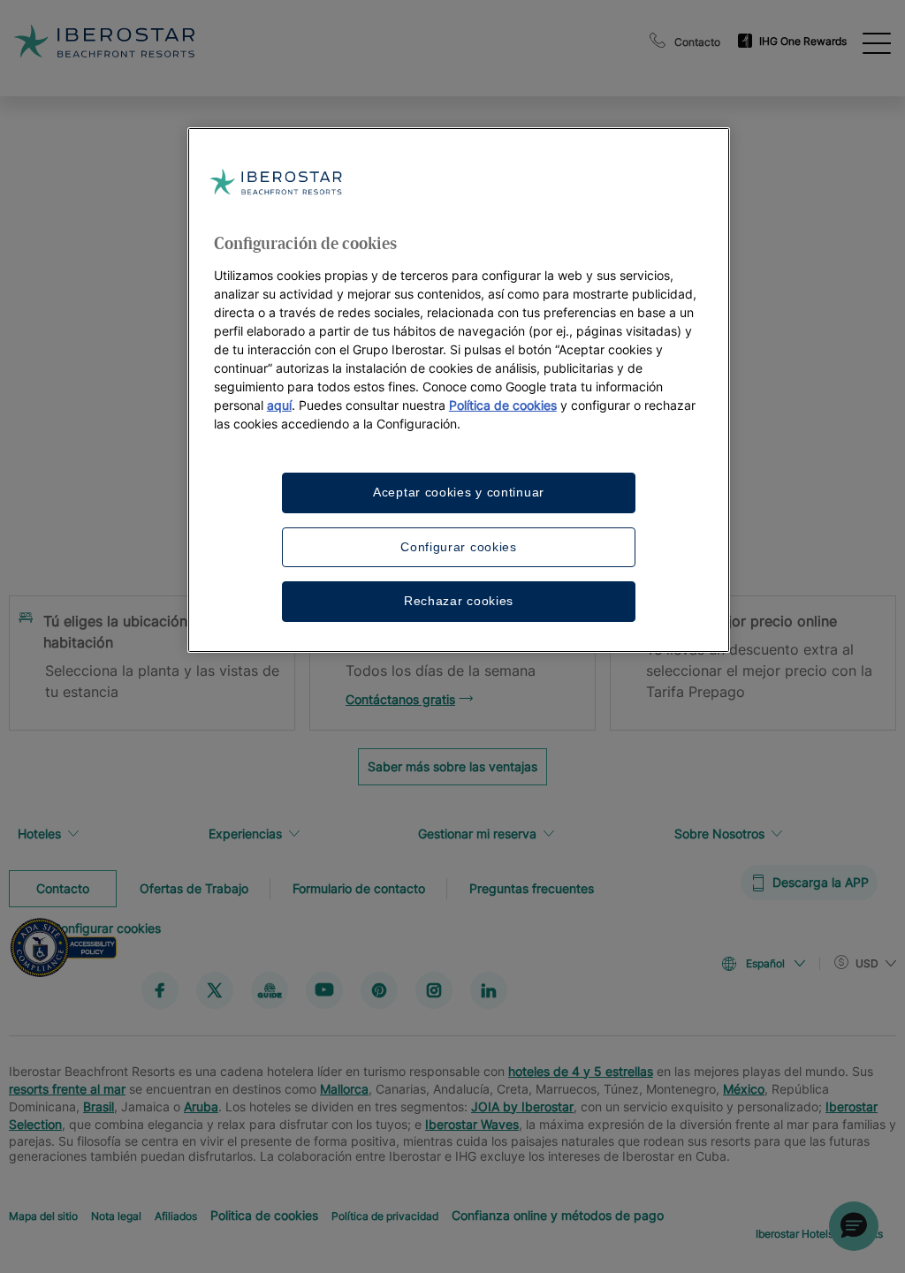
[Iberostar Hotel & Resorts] (229, 41)
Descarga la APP (820, 882)
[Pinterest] (379, 989)
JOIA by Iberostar (522, 1105)
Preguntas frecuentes (531, 887)
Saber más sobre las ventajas (452, 766)
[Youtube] (324, 989)
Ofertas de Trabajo (194, 887)
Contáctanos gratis (400, 699)
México (743, 1087)
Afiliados (176, 1215)
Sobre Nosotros (719, 833)
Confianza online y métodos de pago (558, 1214)
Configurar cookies (458, 547)
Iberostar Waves (472, 1123)
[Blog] (269, 989)
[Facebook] (160, 989)
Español (765, 963)
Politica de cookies (264, 1214)
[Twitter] (214, 989)
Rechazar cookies (458, 601)
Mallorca (344, 1087)
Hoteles (39, 833)
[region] (458, 390)
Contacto (697, 42)
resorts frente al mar (67, 1087)
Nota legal (116, 1215)
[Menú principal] (877, 41)
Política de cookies (503, 405)
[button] (853, 1226)
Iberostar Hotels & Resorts (819, 1232)
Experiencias (245, 833)
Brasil (98, 1105)
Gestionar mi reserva (477, 833)
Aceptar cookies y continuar (458, 492)
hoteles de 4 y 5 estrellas (580, 1070)
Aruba (201, 1105)
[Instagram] (433, 989)
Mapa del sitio (43, 1215)
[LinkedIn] (488, 989)
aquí (279, 405)
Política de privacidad (384, 1215)
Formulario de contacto (359, 887)
